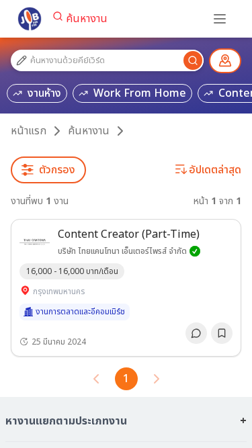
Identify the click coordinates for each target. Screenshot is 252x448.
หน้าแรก (28, 131)
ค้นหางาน (87, 19)
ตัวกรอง (57, 170)
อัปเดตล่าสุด (215, 170)
